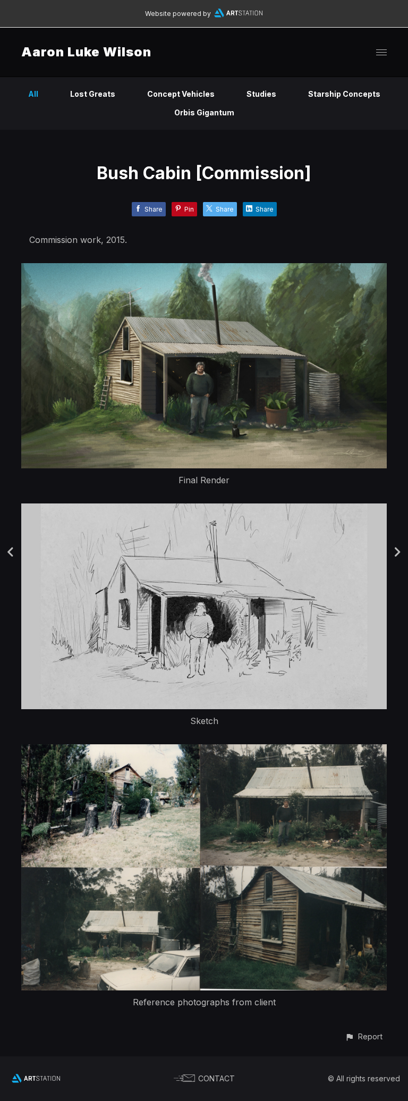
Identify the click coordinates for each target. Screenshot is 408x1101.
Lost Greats (92, 93)
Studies (261, 93)
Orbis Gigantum (204, 112)
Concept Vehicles (181, 93)
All (33, 93)
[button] (364, 1036)
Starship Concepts (344, 93)
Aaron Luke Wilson (86, 52)
